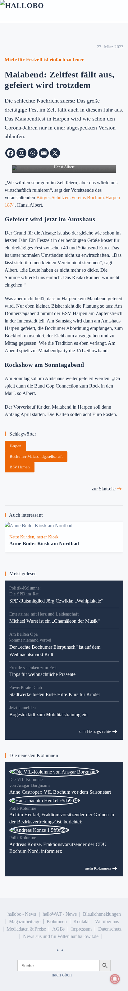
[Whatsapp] (33, 153)
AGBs (58, 929)
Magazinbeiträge (24, 921)
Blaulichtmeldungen (102, 914)
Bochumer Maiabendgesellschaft (36, 456)
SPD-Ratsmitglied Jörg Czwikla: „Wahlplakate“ (56, 600)
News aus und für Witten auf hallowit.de (60, 936)
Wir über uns (107, 921)
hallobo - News (21, 914)
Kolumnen (56, 921)
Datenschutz (109, 929)
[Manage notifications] (115, 979)
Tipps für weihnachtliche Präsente (42, 674)
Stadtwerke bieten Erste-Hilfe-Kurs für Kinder (54, 694)
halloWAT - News (59, 914)
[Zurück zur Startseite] (37, 12)
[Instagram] (21, 153)
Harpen (15, 446)
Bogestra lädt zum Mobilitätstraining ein (48, 714)
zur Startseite (104, 488)
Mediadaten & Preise (26, 929)
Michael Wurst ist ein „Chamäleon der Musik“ (54, 621)
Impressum (81, 929)
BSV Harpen (20, 467)
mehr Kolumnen (98, 868)
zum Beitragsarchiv (95, 731)
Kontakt (81, 921)
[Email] (44, 153)
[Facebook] (10, 153)
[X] (55, 153)
